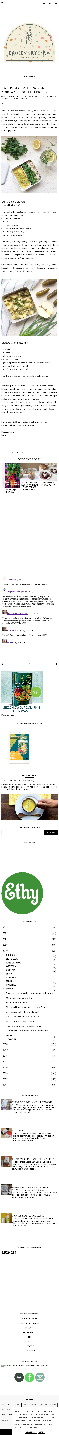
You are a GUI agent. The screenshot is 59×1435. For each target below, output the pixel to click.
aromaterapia (7, 1410)
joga (4, 1415)
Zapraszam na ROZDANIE (28, 1215)
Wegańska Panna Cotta (48, 483)
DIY (29, 1337)
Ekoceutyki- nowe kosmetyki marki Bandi (26, 1007)
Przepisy (29, 1328)
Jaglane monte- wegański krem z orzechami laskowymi (29, 486)
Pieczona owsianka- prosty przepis (23, 1026)
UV (25, 1404)
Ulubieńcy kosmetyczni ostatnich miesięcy (27, 1031)
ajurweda (33, 1404)
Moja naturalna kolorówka (19, 998)
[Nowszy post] (2, 664)
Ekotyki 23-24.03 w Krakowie (20, 1021)
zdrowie (25, 98)
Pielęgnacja (29, 1332)
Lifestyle (29, 1346)
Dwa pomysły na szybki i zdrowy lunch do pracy (29, 993)
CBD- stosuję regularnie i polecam (23, 1017)
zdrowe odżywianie (10, 98)
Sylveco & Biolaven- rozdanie (32, 1102)
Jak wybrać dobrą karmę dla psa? (22, 1012)
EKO (29, 1341)
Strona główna (29, 1319)
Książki (17, 1404)
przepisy (42, 96)
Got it (41, 1432)
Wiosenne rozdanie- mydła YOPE (33, 1187)
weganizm (52, 96)
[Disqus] (29, 535)
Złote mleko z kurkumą (17, 780)
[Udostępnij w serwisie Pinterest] (22, 453)
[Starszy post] (57, 664)
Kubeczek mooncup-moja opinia (33, 1158)
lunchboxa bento (32, 124)
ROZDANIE (18, 1130)
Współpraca (29, 1351)
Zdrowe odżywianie (29, 1323)
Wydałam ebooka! (10, 491)
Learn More (30, 1432)
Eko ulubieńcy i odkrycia (18, 1002)
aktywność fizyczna (48, 1404)
